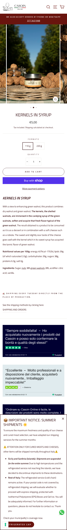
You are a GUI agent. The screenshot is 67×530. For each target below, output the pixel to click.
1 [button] (31, 108)
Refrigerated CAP (18, 524)
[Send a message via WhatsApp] (61, 512)
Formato (33, 139)
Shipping (29, 127)
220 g (39, 146)
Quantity (34, 154)
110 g (28, 146)
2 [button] (33, 107)
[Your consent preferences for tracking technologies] (5, 525)
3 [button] (36, 108)
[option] (33, 19)
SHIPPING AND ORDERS (14, 309)
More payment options (33, 188)
